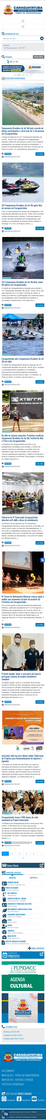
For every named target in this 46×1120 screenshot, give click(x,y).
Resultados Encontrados (15, 78)
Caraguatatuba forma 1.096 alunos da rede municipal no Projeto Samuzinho (20, 819)
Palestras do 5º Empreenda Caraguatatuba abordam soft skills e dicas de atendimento (20, 519)
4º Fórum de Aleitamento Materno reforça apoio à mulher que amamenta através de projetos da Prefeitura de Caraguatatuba (23, 599)
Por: (13, 61)
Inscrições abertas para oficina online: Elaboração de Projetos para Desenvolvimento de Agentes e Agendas (22, 758)
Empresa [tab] (33, 878)
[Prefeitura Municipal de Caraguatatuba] (23, 10)
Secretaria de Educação (20, 843)
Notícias (8, 154)
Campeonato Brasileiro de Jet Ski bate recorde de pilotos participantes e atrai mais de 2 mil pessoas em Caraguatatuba (23, 131)
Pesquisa (8, 57)
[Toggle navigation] (23, 21)
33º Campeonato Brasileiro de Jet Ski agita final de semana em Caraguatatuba (22, 207)
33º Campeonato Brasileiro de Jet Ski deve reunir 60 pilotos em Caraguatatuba (22, 284)
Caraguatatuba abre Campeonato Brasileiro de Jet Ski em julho (23, 360)
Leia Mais (40, 154)
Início (6, 45)
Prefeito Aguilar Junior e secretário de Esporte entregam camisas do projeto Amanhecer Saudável (21, 677)
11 (23, 858)
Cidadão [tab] (12, 878)
